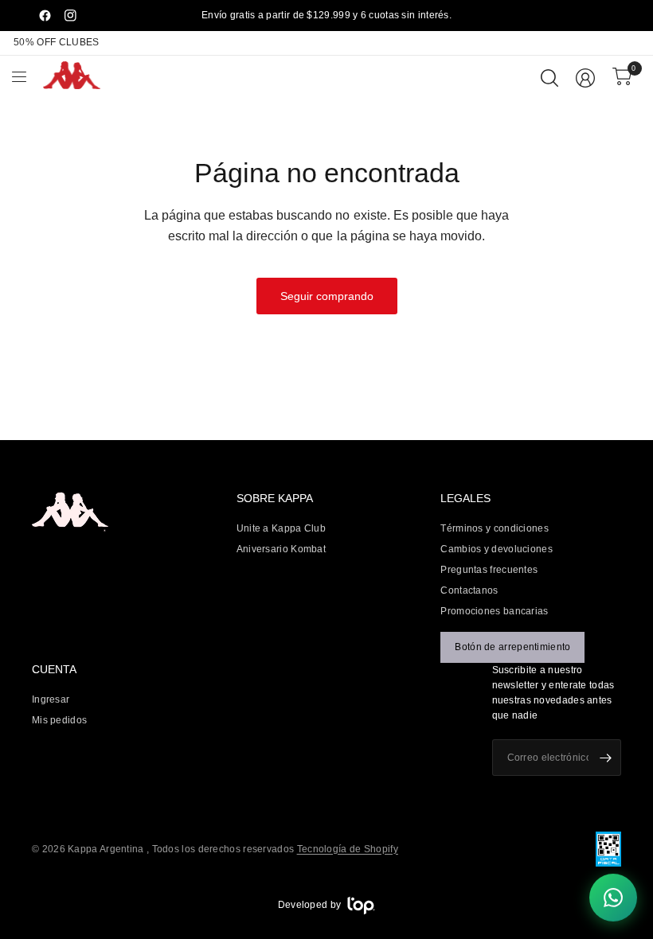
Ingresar (50, 699)
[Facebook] (44, 16)
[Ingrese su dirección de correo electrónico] (605, 757)
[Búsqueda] (549, 78)
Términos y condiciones (494, 528)
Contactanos (469, 590)
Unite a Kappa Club (281, 528)
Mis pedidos (59, 720)
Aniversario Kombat (281, 549)
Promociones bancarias (494, 611)
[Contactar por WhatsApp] (613, 899)
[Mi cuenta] (585, 78)
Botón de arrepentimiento (512, 647)
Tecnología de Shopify (347, 849)
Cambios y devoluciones (496, 549)
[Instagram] (70, 16)
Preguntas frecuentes (489, 569)
